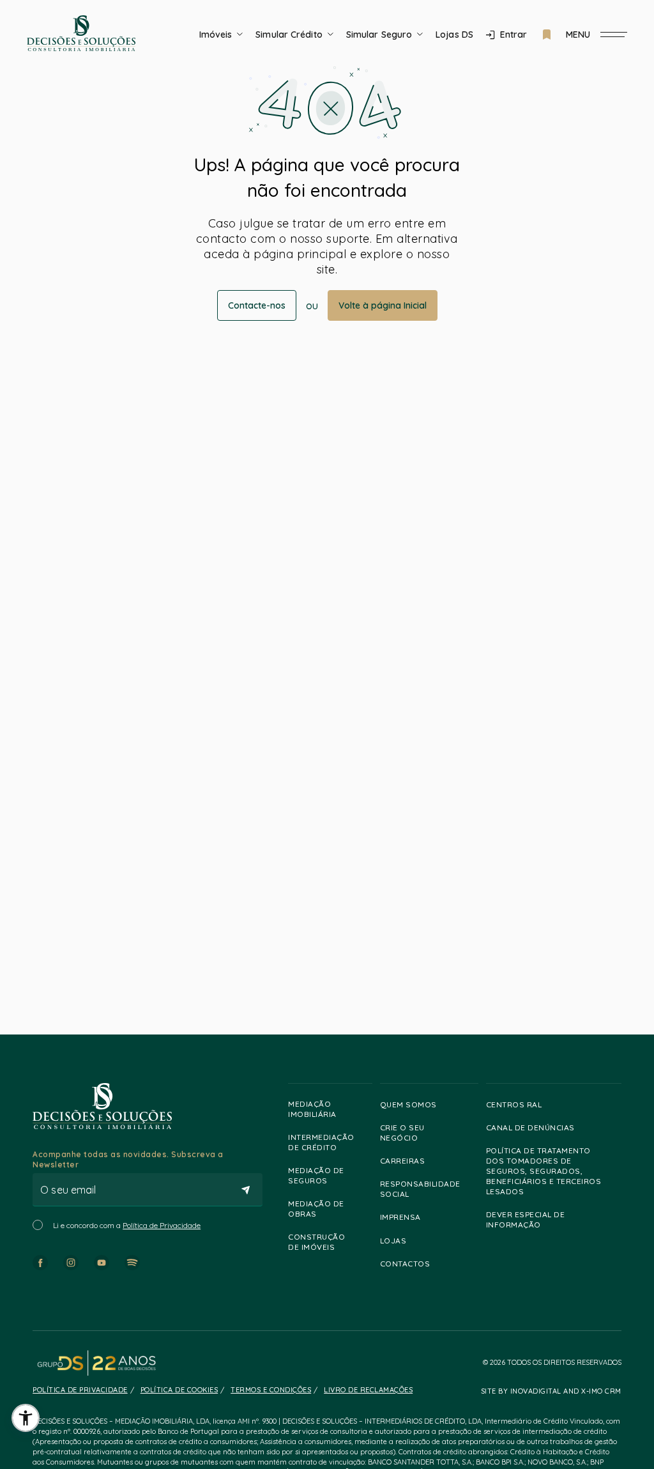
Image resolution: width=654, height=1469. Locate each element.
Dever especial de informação (525, 1219)
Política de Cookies (179, 1389)
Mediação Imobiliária (312, 1109)
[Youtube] (101, 1262)
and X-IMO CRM (591, 1391)
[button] (25, 1418)
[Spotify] (132, 1262)
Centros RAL (514, 1104)
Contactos (405, 1263)
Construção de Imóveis (316, 1242)
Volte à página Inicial (382, 305)
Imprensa (400, 1217)
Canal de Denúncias (530, 1127)
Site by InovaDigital (521, 1391)
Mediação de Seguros (316, 1175)
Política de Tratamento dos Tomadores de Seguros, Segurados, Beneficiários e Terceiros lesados (544, 1171)
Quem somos (408, 1104)
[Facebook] (40, 1262)
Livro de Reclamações (368, 1389)
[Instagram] (71, 1262)
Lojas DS (454, 34)
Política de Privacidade (162, 1225)
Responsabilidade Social (420, 1189)
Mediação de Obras (316, 1209)
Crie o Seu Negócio (402, 1132)
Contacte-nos (256, 305)
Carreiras (402, 1160)
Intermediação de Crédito (321, 1142)
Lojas (393, 1240)
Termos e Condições (271, 1389)
